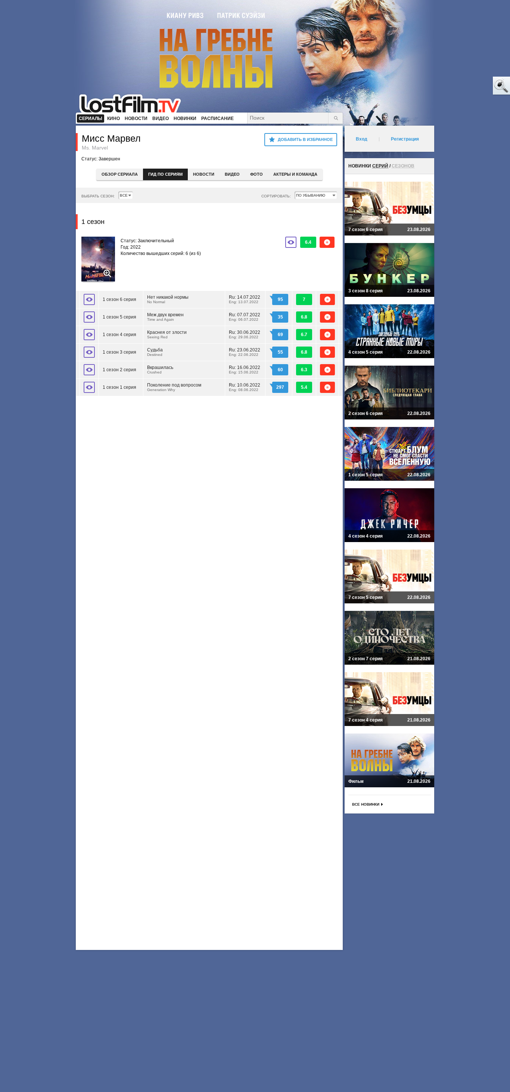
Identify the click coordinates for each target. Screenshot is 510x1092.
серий (380, 166)
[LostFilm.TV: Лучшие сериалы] (133, 102)
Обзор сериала (120, 174)
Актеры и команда (295, 174)
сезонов (403, 166)
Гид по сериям (165, 174)
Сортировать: (276, 196)
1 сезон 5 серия (119, 317)
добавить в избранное (305, 139)
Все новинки (365, 804)
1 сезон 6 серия (119, 299)
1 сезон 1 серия (119, 387)
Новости (203, 174)
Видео (232, 174)
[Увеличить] (98, 260)
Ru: (244, 299)
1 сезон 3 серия (119, 352)
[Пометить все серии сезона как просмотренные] (290, 242)
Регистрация (405, 139)
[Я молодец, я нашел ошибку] (472, 86)
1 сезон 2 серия (119, 369)
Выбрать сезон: (98, 196)
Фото (256, 174)
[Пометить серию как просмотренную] (89, 299)
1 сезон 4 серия (119, 334)
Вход (361, 139)
